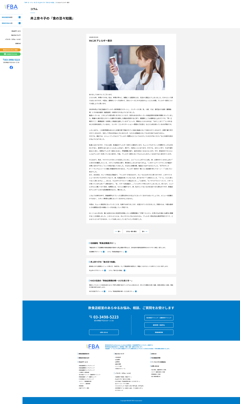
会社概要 (117, 359)
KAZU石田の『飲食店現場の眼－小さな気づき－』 (128, 381)
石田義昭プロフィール (96, 251)
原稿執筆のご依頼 (155, 374)
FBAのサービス (16, 31)
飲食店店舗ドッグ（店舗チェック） (88, 377)
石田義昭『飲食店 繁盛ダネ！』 (123, 377)
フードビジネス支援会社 (158, 362)
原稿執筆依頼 (159, 332)
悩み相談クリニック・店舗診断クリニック (158, 318)
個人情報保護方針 (155, 376)
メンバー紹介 (118, 366)
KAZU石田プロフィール (97, 291)
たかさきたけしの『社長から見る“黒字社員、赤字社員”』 (129, 386)
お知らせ (18, 43)
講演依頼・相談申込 (159, 325)
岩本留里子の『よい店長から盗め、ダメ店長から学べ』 (129, 388)
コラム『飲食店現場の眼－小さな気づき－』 (122, 291)
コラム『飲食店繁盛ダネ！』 (117, 251)
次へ (143, 231)
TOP (25, 2)
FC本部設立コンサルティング (86, 379)
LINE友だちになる (11, 54)
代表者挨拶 (118, 357)
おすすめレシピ (119, 390)
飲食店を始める (7, 23)
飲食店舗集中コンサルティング (87, 370)
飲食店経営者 (7, 17)
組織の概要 (118, 364)
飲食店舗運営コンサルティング (87, 365)
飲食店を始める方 (84, 358)
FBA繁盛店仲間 (155, 358)
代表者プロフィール (120, 368)
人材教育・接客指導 (84, 372)
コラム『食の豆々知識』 (117, 270)
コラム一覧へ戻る (131, 231)
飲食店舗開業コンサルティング (87, 368)
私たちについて (16, 35)
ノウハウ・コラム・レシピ (13, 39)
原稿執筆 (81, 386)
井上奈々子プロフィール (97, 270)
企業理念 (117, 362)
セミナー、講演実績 (85, 383)
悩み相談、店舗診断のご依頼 (158, 369)
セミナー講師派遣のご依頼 (158, 372)
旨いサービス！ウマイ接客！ (122, 383)
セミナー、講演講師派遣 (85, 381)
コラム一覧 (32, 2)
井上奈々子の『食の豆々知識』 (46, 2)
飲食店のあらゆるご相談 (10, 50)
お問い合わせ (104, 332)
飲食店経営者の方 (84, 354)
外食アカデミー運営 (84, 388)
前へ (119, 231)
